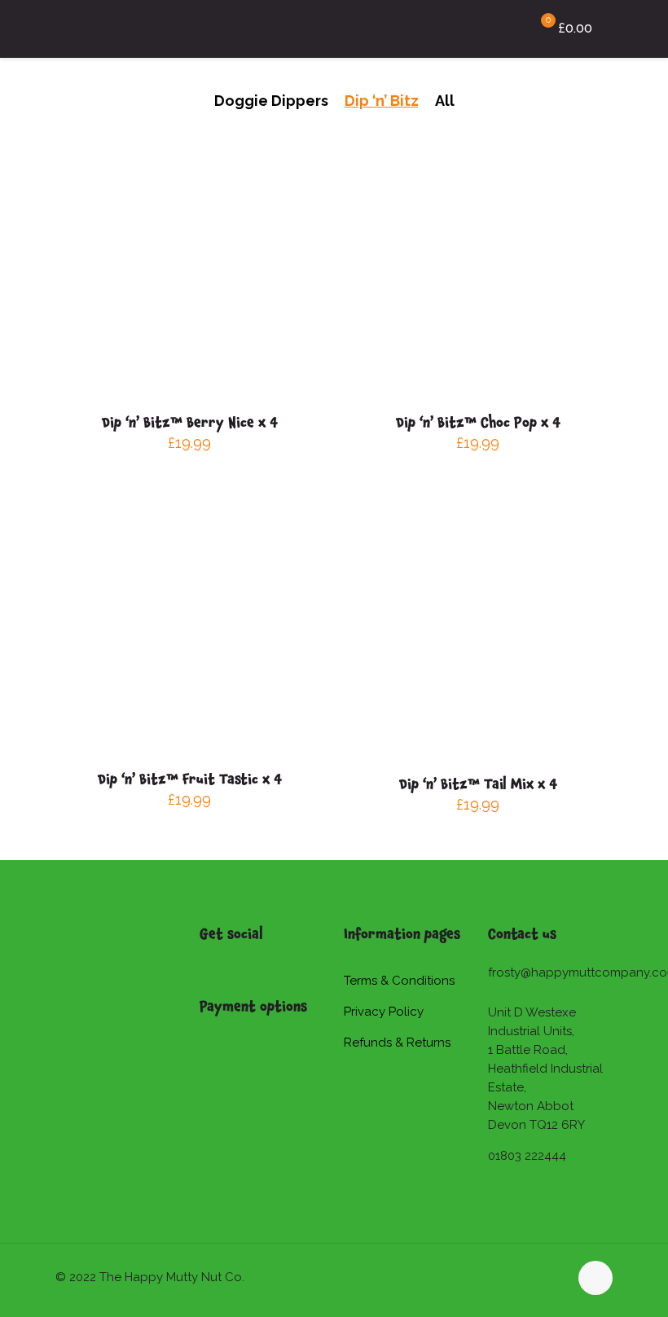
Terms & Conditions (399, 980)
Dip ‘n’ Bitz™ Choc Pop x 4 (478, 421)
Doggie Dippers (271, 100)
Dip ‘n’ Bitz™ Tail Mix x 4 (478, 783)
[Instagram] (221, 963)
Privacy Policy (384, 1011)
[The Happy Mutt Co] (108, 28)
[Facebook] (206, 963)
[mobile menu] (484, 28)
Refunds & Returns (397, 1042)
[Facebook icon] (539, 1277)
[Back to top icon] (595, 1278)
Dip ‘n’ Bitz (382, 100)
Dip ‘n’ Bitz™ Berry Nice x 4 (190, 421)
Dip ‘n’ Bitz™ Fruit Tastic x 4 (190, 778)
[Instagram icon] (556, 1277)
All (445, 100)
